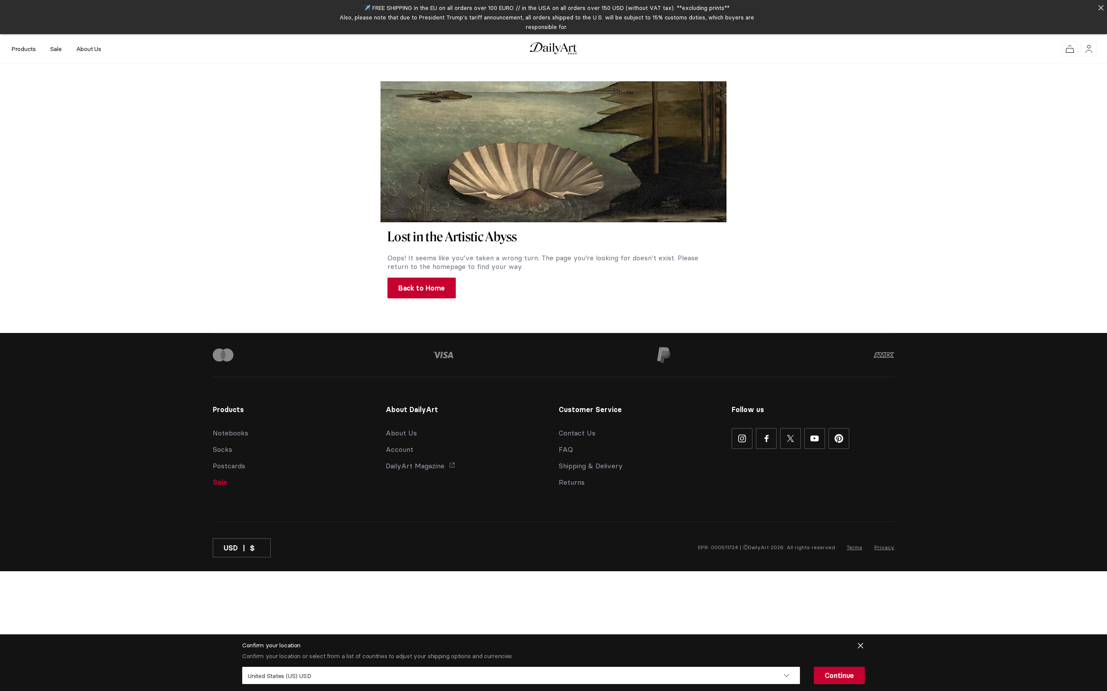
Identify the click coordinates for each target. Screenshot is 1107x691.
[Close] (1100, 7)
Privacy (884, 547)
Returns (572, 482)
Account (399, 449)
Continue (839, 675)
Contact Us (577, 433)
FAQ (566, 449)
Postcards (229, 465)
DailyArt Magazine (415, 465)
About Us (88, 49)
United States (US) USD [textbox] (279, 676)
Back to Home (421, 288)
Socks (222, 449)
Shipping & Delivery (591, 465)
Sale (56, 49)
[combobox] (521, 675)
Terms (854, 547)
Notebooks (230, 433)
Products (23, 49)
